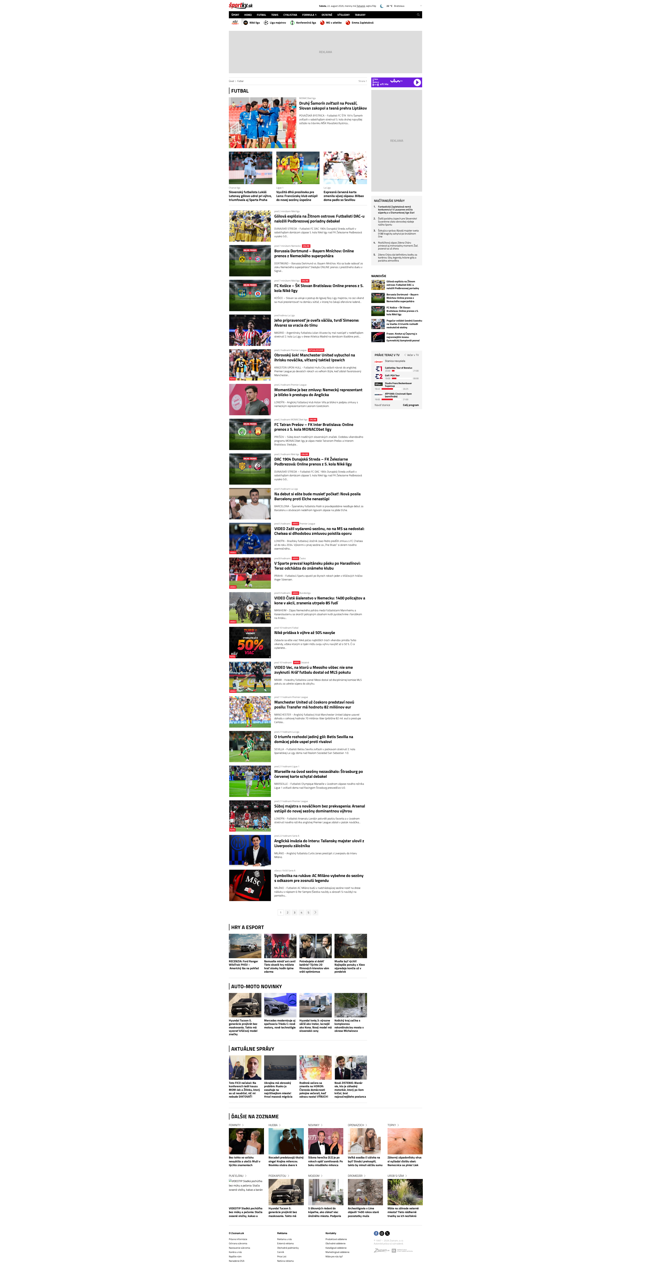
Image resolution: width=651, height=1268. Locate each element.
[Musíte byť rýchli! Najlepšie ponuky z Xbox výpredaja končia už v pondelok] (350, 946)
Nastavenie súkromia (239, 1248)
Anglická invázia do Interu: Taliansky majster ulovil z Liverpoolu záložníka (319, 843)
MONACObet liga (307, 98)
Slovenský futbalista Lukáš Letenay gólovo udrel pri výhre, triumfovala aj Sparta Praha (250, 196)
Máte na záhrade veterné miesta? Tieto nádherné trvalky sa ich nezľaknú (403, 1212)
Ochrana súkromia (238, 1243)
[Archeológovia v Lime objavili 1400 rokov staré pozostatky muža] (365, 1192)
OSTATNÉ (327, 15)
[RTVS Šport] (379, 362)
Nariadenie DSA (236, 1261)
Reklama (282, 1233)
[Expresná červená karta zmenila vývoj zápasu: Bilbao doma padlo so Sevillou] (345, 168)
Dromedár (355, 1176)
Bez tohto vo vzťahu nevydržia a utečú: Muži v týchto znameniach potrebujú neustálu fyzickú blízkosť (245, 1161)
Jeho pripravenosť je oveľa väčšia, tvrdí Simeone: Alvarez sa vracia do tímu (316, 323)
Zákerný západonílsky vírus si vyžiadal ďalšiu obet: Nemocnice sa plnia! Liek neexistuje (404, 1161)
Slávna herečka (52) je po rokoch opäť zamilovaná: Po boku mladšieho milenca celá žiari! (325, 1161)
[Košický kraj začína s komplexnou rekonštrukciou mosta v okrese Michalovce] (350, 1005)
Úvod (231, 81)
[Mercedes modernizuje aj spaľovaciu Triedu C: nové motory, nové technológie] (280, 1005)
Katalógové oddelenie (336, 1248)
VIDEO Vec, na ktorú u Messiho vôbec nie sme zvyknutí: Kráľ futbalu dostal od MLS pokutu (313, 670)
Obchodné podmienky (288, 1248)
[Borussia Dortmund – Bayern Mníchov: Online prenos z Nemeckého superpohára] (250, 260)
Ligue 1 (279, 187)
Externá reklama (285, 1243)
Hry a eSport (247, 927)
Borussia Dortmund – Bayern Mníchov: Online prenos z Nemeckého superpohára (314, 253)
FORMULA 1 (309, 15)
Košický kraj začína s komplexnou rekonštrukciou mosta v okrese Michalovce (349, 1026)
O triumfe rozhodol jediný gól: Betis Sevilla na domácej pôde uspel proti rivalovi (313, 739)
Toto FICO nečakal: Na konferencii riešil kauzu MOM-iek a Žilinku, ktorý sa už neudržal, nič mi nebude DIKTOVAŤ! (244, 1089)
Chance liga (234, 187)
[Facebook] (376, 1233)
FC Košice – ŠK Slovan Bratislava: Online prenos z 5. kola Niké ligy (318, 288)
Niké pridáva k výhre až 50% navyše (304, 632)
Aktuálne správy (252, 1049)
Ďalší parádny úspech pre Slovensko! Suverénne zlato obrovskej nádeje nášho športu (397, 221)
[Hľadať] (418, 14)
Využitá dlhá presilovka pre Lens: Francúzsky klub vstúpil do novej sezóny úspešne (297, 196)
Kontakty (331, 1233)
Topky (392, 1125)
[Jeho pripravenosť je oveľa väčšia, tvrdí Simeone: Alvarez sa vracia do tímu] (250, 330)
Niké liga (255, 23)
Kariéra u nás (235, 1252)
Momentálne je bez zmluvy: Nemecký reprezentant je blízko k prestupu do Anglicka (318, 392)
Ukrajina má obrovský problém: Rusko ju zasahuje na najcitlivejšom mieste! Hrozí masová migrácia (278, 1089)
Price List (281, 1256)
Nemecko (296, 246)
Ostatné (305, 662)
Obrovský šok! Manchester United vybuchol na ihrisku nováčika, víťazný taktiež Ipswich (314, 357)
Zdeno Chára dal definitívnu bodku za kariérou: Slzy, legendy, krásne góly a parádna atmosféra (397, 257)
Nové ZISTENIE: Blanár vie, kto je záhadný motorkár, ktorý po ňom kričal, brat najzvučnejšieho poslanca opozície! (350, 1089)
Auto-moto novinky (256, 986)
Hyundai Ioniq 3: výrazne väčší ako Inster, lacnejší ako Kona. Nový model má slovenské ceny (315, 1026)
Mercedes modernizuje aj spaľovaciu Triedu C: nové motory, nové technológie (280, 1024)
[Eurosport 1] (379, 368)
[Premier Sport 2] (379, 394)
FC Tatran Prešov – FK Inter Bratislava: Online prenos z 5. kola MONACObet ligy (313, 427)
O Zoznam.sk (236, 1233)
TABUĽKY (360, 15)
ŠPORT (235, 15)
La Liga (327, 187)
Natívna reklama (285, 1261)
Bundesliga (305, 593)
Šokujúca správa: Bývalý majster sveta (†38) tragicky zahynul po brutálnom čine (398, 233)
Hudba (273, 1125)
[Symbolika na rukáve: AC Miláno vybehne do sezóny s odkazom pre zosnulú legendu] (250, 885)
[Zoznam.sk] (383, 1251)
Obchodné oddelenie (336, 1243)
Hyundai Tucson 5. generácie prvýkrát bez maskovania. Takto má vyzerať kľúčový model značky (243, 1027)
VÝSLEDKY (343, 15)
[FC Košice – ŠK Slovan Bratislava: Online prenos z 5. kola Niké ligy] (250, 295)
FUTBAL (261, 15)
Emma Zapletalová (362, 23)
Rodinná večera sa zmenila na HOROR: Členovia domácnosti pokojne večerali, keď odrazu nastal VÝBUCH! (313, 1089)
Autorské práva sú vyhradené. (388, 1243)
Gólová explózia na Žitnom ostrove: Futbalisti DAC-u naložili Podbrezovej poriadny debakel (319, 218)
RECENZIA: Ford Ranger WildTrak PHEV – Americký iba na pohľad (244, 965)
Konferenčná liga (306, 23)
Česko (303, 558)
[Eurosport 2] (379, 376)
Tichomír (361, 6)
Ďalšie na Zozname (255, 1116)
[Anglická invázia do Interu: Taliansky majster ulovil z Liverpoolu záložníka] (250, 850)
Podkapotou (277, 1176)
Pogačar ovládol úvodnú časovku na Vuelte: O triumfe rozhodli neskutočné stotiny (404, 324)
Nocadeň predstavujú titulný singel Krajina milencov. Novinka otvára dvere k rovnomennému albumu (286, 1161)
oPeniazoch (356, 1125)
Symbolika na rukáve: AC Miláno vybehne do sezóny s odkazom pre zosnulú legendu (318, 878)
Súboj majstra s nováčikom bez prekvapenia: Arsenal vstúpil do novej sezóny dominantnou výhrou (319, 808)
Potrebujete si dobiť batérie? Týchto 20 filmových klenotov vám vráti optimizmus (314, 966)
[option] (246, 1174)
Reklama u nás (284, 1239)
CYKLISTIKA (290, 15)
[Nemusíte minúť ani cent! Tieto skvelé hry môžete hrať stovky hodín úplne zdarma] (280, 946)
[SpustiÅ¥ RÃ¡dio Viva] (396, 80)
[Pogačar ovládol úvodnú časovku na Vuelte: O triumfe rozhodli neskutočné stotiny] (378, 324)
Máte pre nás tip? (334, 1256)
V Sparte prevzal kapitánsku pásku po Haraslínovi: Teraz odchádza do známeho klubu (317, 566)
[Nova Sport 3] (379, 384)
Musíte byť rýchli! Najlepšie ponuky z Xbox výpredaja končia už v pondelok (349, 966)
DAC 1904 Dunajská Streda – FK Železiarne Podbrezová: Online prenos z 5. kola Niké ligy (313, 461)
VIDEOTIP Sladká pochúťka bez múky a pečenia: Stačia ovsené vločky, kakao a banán (245, 1212)
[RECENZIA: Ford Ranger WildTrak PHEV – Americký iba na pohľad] (245, 946)
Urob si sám (396, 1176)
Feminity (235, 1125)
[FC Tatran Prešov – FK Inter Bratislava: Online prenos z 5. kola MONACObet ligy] (250, 434)
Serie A (295, 835)
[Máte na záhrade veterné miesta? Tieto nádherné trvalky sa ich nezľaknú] (405, 1192)
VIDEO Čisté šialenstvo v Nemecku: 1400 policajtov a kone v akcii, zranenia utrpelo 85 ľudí (319, 600)
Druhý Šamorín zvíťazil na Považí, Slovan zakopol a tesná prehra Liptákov (333, 106)
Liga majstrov (278, 23)
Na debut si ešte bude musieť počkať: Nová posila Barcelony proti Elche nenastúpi (317, 496)
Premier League (299, 350)
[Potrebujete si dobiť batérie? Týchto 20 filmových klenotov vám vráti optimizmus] (315, 946)
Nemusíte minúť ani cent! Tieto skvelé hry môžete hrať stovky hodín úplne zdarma (280, 966)
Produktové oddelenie (336, 1239)
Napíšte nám (235, 1256)
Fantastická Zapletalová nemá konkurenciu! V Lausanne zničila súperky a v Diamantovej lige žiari (396, 209)
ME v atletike (334, 23)
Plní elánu (236, 1176)
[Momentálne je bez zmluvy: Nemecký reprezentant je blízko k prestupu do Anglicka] (250, 399)
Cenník (280, 1252)
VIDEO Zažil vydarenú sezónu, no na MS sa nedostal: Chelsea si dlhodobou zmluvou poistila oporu (319, 531)
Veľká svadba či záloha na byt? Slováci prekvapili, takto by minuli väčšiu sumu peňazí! (365, 1161)
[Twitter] (387, 1233)
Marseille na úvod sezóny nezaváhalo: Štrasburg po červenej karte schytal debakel (318, 774)
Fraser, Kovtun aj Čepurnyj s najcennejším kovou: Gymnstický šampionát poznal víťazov (403, 337)
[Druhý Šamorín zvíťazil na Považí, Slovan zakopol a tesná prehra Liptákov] (263, 122)
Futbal (240, 81)
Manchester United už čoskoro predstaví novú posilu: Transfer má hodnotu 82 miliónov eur (314, 704)
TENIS (274, 15)
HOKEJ (248, 15)
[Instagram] (381, 1233)
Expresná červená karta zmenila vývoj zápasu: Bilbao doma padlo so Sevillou (344, 196)
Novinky (313, 1125)
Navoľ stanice (382, 405)
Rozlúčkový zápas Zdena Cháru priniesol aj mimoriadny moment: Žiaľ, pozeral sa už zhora (398, 245)
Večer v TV (413, 355)
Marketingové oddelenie (337, 1252)
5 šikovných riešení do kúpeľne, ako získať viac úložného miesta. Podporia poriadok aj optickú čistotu (324, 1212)
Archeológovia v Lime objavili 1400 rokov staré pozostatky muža (363, 1212)
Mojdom (313, 1176)
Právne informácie (238, 1239)
